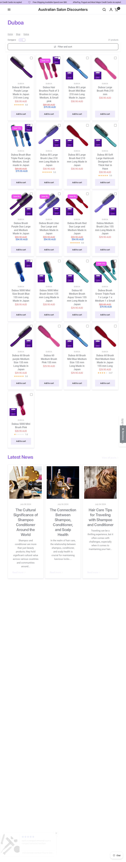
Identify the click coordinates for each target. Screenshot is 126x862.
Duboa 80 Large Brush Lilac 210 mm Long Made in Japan (49, 160)
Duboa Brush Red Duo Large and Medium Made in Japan (77, 228)
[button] (61, 833)
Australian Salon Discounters (63, 9)
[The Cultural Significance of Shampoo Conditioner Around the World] (25, 482)
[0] (115, 9)
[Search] (104, 9)
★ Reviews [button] (123, 434)
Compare (12, 40)
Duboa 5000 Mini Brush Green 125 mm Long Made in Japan (49, 295)
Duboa (26, 34)
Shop (18, 34)
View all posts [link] (109, 458)
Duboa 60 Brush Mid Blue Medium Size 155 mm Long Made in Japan (77, 362)
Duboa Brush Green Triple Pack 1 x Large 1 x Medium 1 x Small (105, 295)
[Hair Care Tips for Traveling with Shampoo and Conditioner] (100, 482)
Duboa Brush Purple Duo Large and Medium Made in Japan (21, 228)
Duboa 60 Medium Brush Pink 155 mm (49, 359)
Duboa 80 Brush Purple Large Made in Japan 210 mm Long (21, 92)
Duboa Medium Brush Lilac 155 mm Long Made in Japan (105, 228)
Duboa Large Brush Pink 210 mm (105, 91)
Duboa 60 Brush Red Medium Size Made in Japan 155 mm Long (105, 360)
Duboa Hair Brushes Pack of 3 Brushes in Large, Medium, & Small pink (49, 94)
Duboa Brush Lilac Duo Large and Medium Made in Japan (49, 228)
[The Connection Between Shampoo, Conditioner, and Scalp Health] (63, 482)
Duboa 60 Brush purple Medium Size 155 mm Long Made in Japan (21, 362)
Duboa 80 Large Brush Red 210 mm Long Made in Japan (77, 160)
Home (10, 34)
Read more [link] (18, 572)
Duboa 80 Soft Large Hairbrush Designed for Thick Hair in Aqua (105, 161)
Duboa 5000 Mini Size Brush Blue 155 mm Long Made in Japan (21, 295)
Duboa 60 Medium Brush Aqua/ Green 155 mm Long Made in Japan (77, 297)
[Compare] (32, 58)
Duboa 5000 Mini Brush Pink (21, 425)
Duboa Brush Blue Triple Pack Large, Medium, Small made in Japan (21, 160)
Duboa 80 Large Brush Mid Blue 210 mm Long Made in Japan (77, 92)
